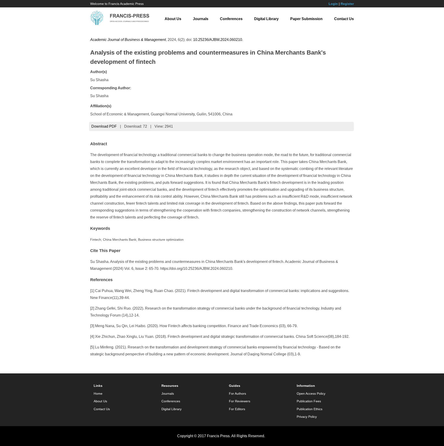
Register (347, 4)
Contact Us (344, 19)
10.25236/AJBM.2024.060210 (217, 40)
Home (98, 393)
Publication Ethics (309, 409)
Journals (200, 19)
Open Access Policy (311, 393)
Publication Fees (309, 401)
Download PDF (104, 126)
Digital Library (266, 19)
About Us (173, 19)
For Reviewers (239, 401)
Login (333, 4)
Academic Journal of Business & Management (128, 40)
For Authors (237, 393)
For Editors (237, 409)
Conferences (231, 19)
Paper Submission (306, 19)
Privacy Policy (307, 416)
